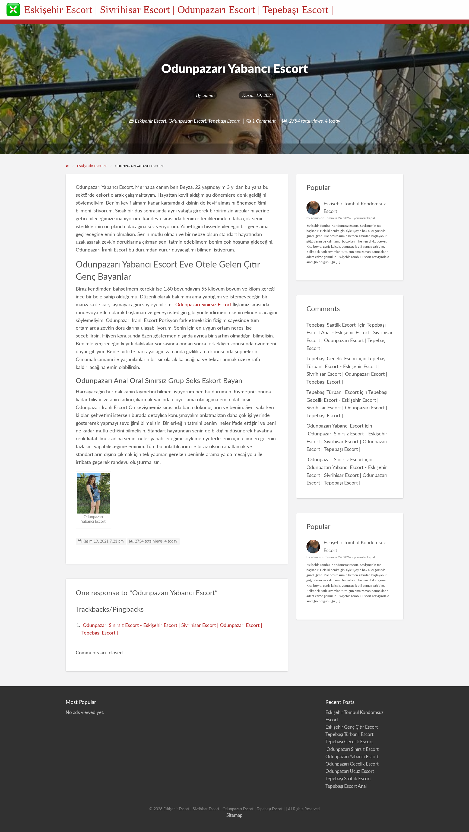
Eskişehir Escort (150, 121)
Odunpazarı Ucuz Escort (349, 771)
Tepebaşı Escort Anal (346, 786)
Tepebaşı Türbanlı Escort (332, 392)
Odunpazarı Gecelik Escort (352, 764)
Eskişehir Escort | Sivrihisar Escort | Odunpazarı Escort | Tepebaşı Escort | (178, 9)
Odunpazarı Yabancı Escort (334, 426)
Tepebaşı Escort (224, 121)
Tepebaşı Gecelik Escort (332, 358)
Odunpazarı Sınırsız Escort (203, 304)
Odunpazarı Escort (187, 121)
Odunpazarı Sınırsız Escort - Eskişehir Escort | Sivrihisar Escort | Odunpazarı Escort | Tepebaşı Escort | (346, 441)
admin (208, 95)
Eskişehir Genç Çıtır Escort (351, 727)
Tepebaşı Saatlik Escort (331, 325)
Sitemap (234, 815)
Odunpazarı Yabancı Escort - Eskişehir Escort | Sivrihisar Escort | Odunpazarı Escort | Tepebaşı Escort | (346, 475)
